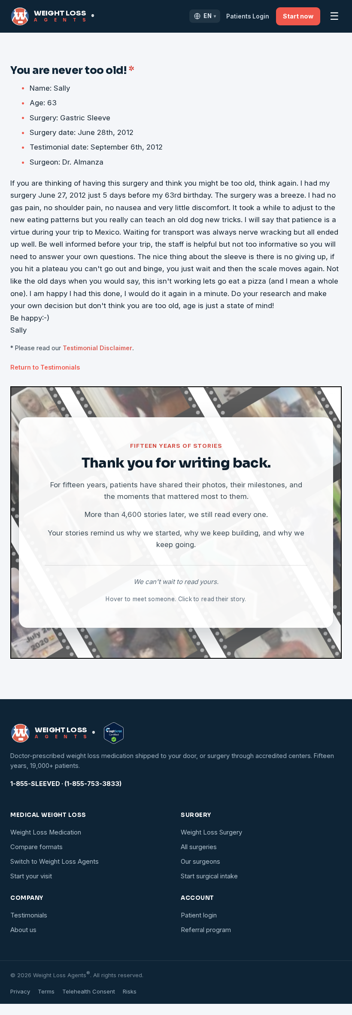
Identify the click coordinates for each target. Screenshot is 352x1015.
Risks (130, 991)
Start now (298, 16)
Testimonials (28, 915)
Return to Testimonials (45, 367)
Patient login (199, 915)
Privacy (20, 991)
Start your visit (31, 876)
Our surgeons (200, 861)
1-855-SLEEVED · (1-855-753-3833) (65, 784)
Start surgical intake (209, 876)
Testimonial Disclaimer (97, 348)
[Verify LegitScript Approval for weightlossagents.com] (114, 733)
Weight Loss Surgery (211, 832)
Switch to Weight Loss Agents (54, 861)
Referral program (206, 930)
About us (23, 930)
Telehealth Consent (88, 991)
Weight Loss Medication (45, 832)
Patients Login (247, 16)
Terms (46, 991)
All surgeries (199, 847)
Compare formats (36, 847)
